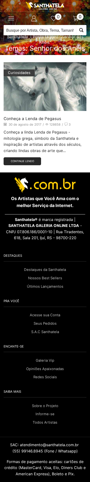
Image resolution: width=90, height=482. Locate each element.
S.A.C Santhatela (45, 332)
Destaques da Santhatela (45, 270)
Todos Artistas (45, 422)
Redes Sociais (45, 377)
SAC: (45, 444)
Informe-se (45, 414)
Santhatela (17, 36)
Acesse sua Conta (45, 315)
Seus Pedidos (45, 323)
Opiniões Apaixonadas (45, 369)
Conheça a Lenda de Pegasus (32, 118)
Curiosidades (19, 73)
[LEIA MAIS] (45, 90)
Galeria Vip (45, 360)
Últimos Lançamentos (45, 286)
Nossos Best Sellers (45, 278)
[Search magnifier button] (81, 30)
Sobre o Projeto (45, 406)
